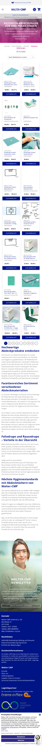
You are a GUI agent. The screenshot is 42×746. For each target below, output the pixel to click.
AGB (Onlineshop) (11, 640)
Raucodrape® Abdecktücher (28, 188)
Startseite (7, 46)
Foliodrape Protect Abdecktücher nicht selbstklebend (10, 83)
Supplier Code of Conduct (10, 678)
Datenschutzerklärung (9, 643)
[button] (2, 9)
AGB (3, 640)
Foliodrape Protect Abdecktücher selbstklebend (10, 188)
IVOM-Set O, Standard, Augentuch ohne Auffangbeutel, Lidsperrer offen (31, 292)
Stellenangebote (7, 676)
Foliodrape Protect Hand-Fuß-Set (29, 153)
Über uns (4, 673)
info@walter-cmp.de (12, 631)
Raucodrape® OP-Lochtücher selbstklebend (10, 118)
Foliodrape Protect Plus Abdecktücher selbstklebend (10, 257)
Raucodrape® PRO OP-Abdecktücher (30, 257)
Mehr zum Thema (21, 39)
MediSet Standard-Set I (31, 118)
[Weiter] (36, 343)
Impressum (22, 643)
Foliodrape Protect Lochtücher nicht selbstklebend (10, 153)
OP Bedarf (26, 46)
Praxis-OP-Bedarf (16, 46)
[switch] (37, 743)
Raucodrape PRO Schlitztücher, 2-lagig (11, 327)
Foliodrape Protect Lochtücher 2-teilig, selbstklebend (10, 223)
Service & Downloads (9, 680)
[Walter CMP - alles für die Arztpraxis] (18, 9)
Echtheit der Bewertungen (11, 645)
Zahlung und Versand (26, 640)
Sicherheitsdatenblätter (26, 680)
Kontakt (4, 671)
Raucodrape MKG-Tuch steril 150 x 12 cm (10, 292)
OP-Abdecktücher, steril (29, 327)
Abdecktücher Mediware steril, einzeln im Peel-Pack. (30, 83)
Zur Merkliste (11, 94)
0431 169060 (12, 627)
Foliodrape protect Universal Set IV (30, 223)
